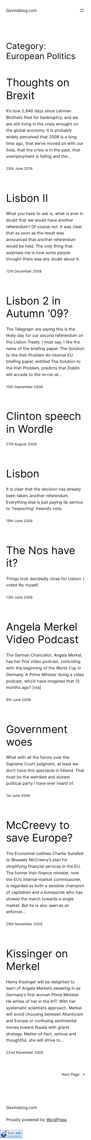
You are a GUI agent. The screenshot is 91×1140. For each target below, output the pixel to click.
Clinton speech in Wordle (43, 422)
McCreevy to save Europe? (39, 831)
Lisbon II (27, 198)
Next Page (73, 1074)
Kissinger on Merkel (37, 959)
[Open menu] (82, 10)
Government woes (36, 735)
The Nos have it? (40, 556)
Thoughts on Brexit (38, 88)
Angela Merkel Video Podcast (42, 633)
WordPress (56, 1119)
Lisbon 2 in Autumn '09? (37, 307)
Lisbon (22, 473)
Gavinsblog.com (21, 10)
